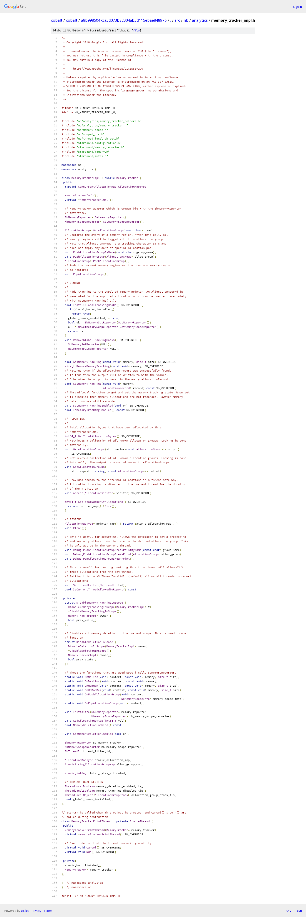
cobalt (56, 20)
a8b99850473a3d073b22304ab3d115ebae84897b (124, 20)
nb (186, 20)
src (177, 20)
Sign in (297, 7)
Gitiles (25, 911)
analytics (200, 20)
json (298, 910)
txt (288, 910)
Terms (48, 911)
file (136, 30)
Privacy (36, 911)
